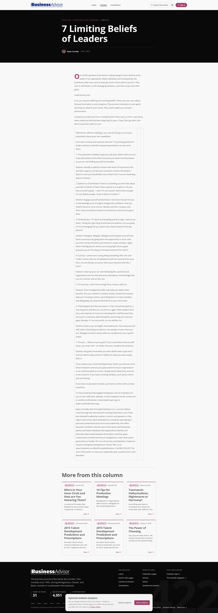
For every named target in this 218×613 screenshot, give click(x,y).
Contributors (115, 5)
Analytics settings (169, 607)
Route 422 (66, 20)
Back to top (181, 607)
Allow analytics (142, 603)
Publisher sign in (173, 574)
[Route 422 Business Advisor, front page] (47, 5)
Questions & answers (151, 585)
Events (145, 582)
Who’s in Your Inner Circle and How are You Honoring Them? (75, 495)
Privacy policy (156, 607)
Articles (145, 578)
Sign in (182, 5)
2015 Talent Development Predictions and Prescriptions (74, 533)
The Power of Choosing (137, 529)
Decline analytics (124, 603)
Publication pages (149, 574)
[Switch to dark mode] (172, 5)
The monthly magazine (175, 578)
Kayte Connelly (73, 51)
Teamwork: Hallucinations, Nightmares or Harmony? (139, 495)
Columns (103, 5)
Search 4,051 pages (126, 578)
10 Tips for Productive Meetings (103, 493)
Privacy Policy (95, 607)
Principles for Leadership (86, 20)
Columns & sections (126, 582)
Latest (94, 5)
